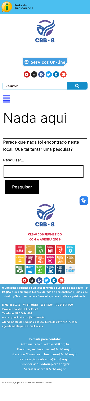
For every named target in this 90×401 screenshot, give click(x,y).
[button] (45, 99)
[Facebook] (41, 74)
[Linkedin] (56, 74)
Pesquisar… (13, 160)
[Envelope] (63, 74)
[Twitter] (49, 74)
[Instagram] (34, 74)
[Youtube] (27, 74)
